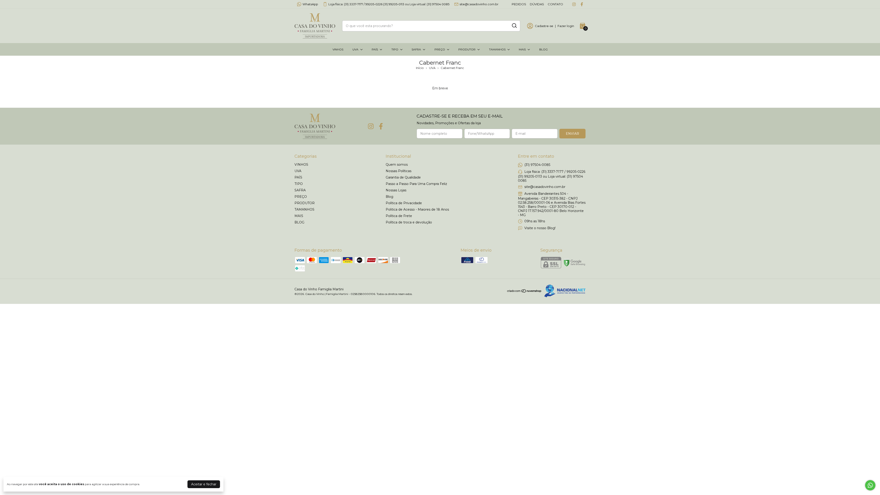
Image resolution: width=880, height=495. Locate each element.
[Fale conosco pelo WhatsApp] (870, 485)
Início (420, 68)
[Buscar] (514, 25)
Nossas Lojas (396, 190)
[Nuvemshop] (524, 292)
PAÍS (375, 49)
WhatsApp (310, 4)
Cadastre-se (544, 26)
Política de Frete (399, 216)
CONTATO (555, 4)
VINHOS (338, 49)
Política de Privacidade (404, 203)
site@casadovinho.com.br (478, 4)
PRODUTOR (467, 49)
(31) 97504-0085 (537, 165)
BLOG (543, 49)
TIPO (394, 49)
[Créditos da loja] (564, 291)
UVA (355, 49)
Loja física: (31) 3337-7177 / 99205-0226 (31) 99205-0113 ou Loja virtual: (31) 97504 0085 (388, 4)
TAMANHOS (497, 49)
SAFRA (416, 49)
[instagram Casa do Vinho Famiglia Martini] (574, 4)
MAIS (522, 49)
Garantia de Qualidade (403, 177)
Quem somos (397, 164)
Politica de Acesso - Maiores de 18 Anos (417, 209)
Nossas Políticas (398, 171)
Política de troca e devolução (409, 222)
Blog (389, 197)
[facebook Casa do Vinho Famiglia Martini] (582, 4)
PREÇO (439, 49)
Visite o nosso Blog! (540, 228)
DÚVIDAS (537, 4)
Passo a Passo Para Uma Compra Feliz (416, 184)
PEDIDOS (519, 4)
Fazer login (566, 26)
